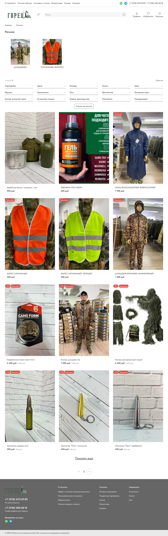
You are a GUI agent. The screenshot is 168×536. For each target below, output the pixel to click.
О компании (10, 3)
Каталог (132, 496)
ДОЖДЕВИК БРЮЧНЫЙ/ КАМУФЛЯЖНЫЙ (134, 273)
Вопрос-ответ (57, 3)
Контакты (76, 3)
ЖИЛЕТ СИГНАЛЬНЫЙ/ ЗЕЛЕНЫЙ (76, 273)
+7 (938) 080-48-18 (155, 3)
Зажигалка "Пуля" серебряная (128, 445)
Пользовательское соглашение (70, 496)
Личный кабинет (25, 3)
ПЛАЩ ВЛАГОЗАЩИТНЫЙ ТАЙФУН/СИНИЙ (135, 187)
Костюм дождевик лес (70, 359)
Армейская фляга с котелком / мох (22, 187)
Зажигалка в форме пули (17, 445)
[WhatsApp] (121, 3)
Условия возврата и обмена (68, 504)
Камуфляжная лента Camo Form (20, 359)
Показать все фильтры (84, 106)
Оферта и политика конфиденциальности (74, 491)
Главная (8, 25)
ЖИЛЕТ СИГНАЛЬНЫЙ (17, 273)
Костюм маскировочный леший (128, 359)
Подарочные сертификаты (109, 496)
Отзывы (67, 3)
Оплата (102, 500)
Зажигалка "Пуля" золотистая (74, 445)
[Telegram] (126, 3)
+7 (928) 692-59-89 (137, 3)
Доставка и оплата (42, 3)
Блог (131, 500)
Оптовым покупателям (107, 491)
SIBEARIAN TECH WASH (71, 187)
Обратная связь (64, 500)
